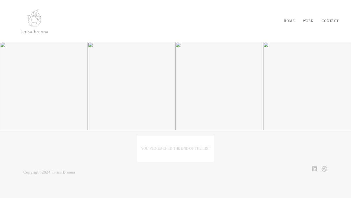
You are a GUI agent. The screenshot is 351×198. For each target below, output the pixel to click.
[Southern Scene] (219, 86)
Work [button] (308, 21)
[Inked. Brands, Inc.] (132, 86)
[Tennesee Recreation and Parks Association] (307, 86)
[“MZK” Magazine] (44, 86)
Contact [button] (330, 21)
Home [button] (289, 21)
